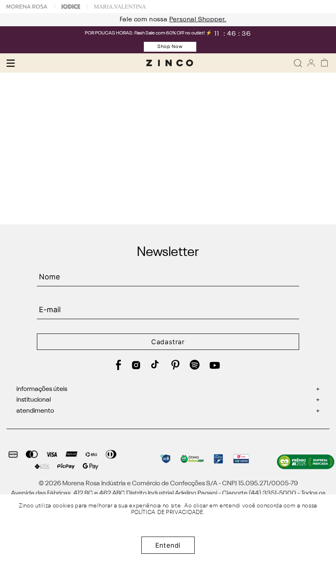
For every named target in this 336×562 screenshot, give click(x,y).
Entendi (168, 545)
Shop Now (170, 46)
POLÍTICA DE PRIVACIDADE (167, 512)
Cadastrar (168, 342)
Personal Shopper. (193, 19)
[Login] (311, 63)
